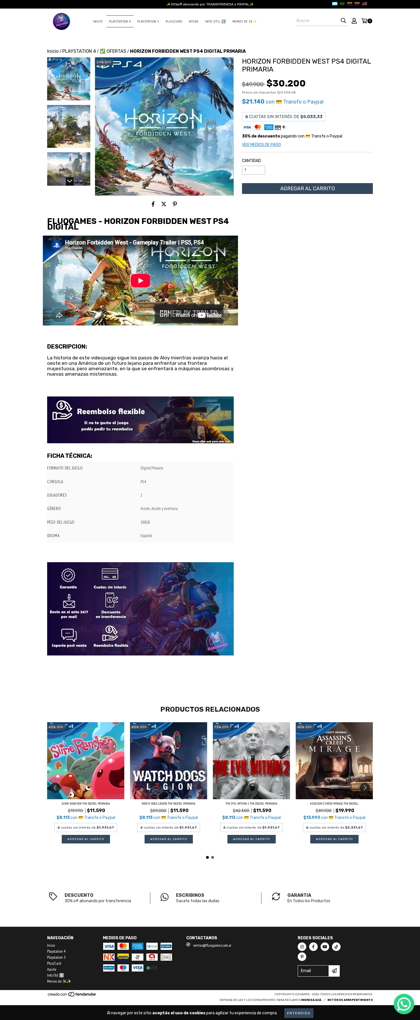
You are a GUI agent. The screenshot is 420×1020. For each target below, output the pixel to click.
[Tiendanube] (72, 996)
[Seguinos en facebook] (313, 946)
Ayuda (194, 21)
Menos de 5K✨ (245, 21)
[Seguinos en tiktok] (336, 946)
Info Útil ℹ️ (215, 21)
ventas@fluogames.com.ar (212, 945)
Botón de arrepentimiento (350, 1000)
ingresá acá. (311, 1000)
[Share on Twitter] (164, 204)
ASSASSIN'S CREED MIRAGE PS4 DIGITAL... (334, 803)
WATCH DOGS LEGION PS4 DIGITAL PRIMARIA (168, 803)
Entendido (299, 1013)
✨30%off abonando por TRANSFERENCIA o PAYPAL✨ (210, 4)
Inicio (98, 21)
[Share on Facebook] (153, 204)
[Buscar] (343, 21)
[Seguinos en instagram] (302, 946)
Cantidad (251, 160)
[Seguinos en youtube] (325, 946)
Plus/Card (174, 21)
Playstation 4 (120, 21)
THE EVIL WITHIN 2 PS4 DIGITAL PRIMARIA (251, 803)
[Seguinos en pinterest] (302, 956)
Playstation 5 (148, 21)
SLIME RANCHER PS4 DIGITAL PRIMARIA (85, 803)
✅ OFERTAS (113, 51)
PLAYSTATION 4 (79, 51)
